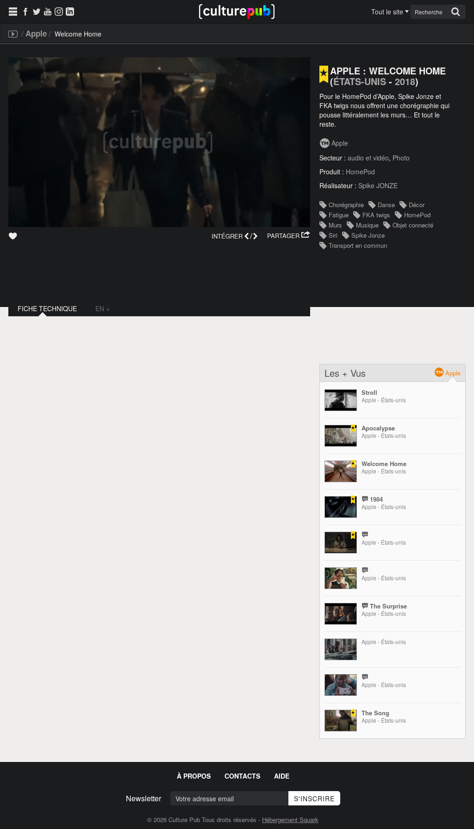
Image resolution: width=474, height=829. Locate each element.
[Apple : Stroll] (340, 400)
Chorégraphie (346, 204)
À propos (194, 775)
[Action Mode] (340, 685)
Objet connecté (413, 225)
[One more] (340, 578)
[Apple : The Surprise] (340, 614)
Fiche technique (47, 308)
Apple (36, 33)
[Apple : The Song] (340, 720)
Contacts (242, 775)
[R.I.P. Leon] (340, 542)
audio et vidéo (368, 157)
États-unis (359, 81)
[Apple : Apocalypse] (340, 436)
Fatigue (339, 214)
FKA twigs (376, 214)
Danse (386, 204)
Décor (416, 204)
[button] (288, 235)
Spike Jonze (368, 235)
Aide (281, 775)
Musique (367, 225)
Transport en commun (358, 245)
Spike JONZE (378, 185)
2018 (405, 81)
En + (102, 308)
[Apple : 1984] (340, 507)
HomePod (360, 171)
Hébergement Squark (290, 819)
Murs (335, 225)
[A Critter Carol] (340, 649)
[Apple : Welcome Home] (340, 471)
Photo (401, 157)
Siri (333, 235)
